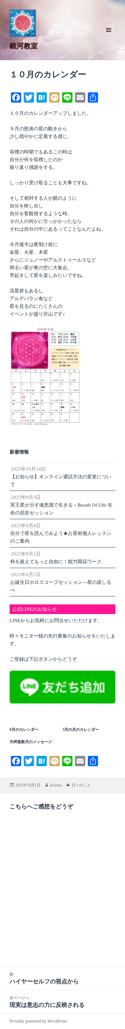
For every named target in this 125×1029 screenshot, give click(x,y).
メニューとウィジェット (108, 36)
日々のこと (81, 785)
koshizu (56, 785)
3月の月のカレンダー (81, 729)
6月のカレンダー (24, 729)
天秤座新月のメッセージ (31, 742)
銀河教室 (24, 45)
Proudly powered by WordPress (38, 1021)
